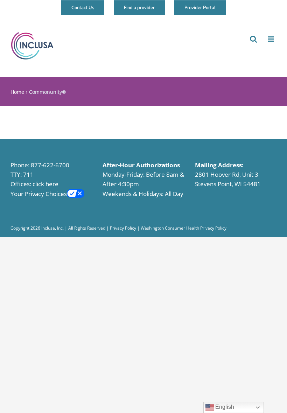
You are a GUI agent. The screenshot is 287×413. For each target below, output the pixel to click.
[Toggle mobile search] (252, 39)
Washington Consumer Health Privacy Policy (183, 228)
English (224, 407)
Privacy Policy (123, 228)
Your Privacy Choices (38, 194)
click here (45, 184)
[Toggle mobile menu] (270, 39)
